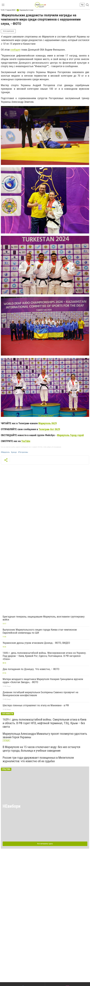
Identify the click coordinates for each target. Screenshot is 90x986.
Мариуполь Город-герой (70, 435)
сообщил (15, 49)
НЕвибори (11, 806)
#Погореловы (23, 452)
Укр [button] (82, 5)
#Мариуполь (5, 452)
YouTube (25, 441)
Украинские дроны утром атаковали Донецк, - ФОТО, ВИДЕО (36, 642)
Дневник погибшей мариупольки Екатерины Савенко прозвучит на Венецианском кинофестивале (40, 694)
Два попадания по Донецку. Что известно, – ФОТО (31, 669)
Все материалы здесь (45, 844)
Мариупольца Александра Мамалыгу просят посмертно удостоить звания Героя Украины (45, 735)
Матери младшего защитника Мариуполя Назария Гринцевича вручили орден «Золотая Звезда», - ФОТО (43, 681)
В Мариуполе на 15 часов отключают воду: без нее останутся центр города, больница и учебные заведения (41, 748)
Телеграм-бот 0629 (49, 429)
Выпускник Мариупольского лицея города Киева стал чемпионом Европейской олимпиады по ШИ (40, 631)
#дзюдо (14, 452)
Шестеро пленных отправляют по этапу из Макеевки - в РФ (36, 705)
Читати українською (8, 31)
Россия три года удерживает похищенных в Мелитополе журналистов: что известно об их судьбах (38, 759)
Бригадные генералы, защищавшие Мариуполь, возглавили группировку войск (44, 618)
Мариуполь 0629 (47, 423)
